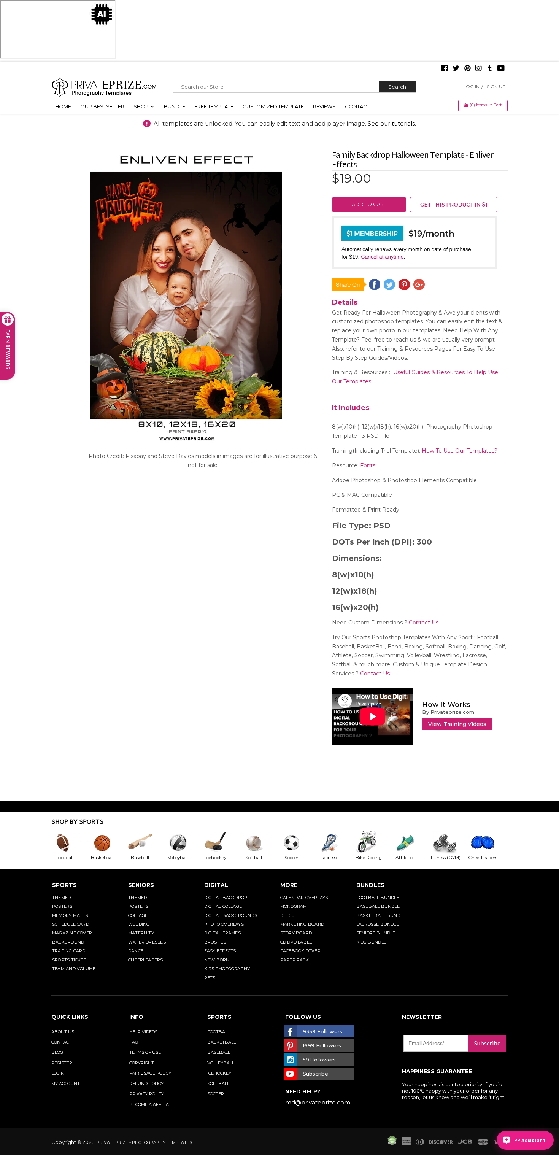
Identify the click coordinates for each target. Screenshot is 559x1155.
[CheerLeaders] (487, 843)
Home (63, 106)
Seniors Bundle (375, 933)
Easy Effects (220, 950)
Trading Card (69, 950)
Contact (357, 106)
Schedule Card (70, 924)
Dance (135, 950)
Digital (216, 885)
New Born (217, 960)
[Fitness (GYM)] (449, 843)
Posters (62, 906)
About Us (62, 1031)
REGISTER (61, 1063)
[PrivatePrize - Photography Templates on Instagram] (478, 68)
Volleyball (220, 1063)
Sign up (496, 86)
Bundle (174, 106)
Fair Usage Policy (150, 1073)
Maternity (141, 933)
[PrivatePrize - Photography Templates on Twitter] (456, 68)
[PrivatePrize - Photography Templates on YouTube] (501, 68)
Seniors (141, 885)
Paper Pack (294, 960)
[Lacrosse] (335, 843)
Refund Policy (146, 1083)
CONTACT (61, 1042)
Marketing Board (302, 924)
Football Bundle (377, 897)
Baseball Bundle (378, 906)
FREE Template (213, 106)
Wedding (139, 924)
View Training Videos (457, 724)
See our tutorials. (392, 123)
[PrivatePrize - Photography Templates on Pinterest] (467, 68)
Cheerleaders (145, 960)
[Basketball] (108, 843)
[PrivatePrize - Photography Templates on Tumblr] (489, 68)
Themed (61, 897)
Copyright (141, 1063)
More (289, 885)
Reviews (324, 106)
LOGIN (57, 1073)
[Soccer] (298, 843)
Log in (471, 86)
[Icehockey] (222, 843)
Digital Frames (222, 933)
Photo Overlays (224, 924)
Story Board (296, 933)
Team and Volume (73, 968)
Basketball (221, 1042)
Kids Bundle (371, 942)
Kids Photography (227, 968)
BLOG (57, 1052)
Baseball (218, 1052)
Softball (218, 1083)
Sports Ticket (69, 960)
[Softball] (260, 843)
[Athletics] (411, 843)
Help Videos (143, 1031)
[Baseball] (146, 843)
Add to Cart (369, 204)
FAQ (133, 1042)
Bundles (370, 885)
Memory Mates (70, 915)
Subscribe (487, 1043)
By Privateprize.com (448, 712)
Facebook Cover (300, 950)
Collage (138, 915)
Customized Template (273, 106)
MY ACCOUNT (65, 1083)
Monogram (293, 906)
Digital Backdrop (226, 897)
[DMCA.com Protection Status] (392, 1143)
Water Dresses (147, 942)
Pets (210, 977)
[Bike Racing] (373, 843)
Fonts (367, 465)
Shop (141, 106)
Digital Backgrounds (230, 915)
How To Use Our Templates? (459, 450)
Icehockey (219, 1073)
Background (68, 942)
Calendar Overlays (304, 897)
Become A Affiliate (151, 1104)
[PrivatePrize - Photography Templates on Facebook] (444, 68)
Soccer (215, 1093)
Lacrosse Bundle (377, 924)
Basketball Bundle (381, 915)
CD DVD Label (296, 942)
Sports (64, 885)
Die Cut (289, 915)
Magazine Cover (72, 933)
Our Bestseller (102, 106)
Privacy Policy (146, 1093)
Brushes (215, 942)
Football (218, 1031)
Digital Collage (223, 906)
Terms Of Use (145, 1052)
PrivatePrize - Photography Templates (144, 1142)
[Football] (70, 843)
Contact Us (423, 622)
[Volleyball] (184, 843)
